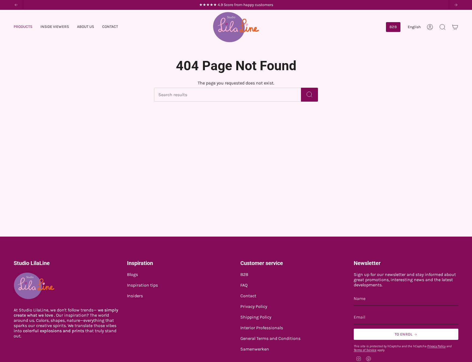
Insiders (135, 295)
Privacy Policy (253, 306)
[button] (23, 27)
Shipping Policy (255, 317)
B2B (244, 274)
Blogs (132, 274)
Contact (248, 295)
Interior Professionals (261, 327)
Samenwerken (254, 349)
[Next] (455, 4)
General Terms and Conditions (270, 338)
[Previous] (16, 4)
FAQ (243, 285)
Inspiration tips (142, 285)
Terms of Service (365, 350)
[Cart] (455, 27)
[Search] (309, 95)
